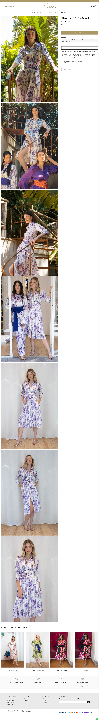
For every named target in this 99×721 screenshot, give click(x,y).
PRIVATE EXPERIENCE (60, 12)
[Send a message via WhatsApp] (96, 718)
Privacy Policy (10, 704)
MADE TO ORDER (37, 12)
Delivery (8, 698)
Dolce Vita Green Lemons (37, 670)
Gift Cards (26, 702)
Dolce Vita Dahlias (62, 670)
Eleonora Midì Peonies (13, 670)
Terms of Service (10, 702)
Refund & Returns (10, 700)
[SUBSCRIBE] (88, 702)
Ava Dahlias (86, 670)
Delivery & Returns (66, 69)
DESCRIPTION (65, 48)
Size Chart (63, 37)
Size (62, 24)
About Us (26, 698)
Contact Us (26, 700)
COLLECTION (48, 12)
